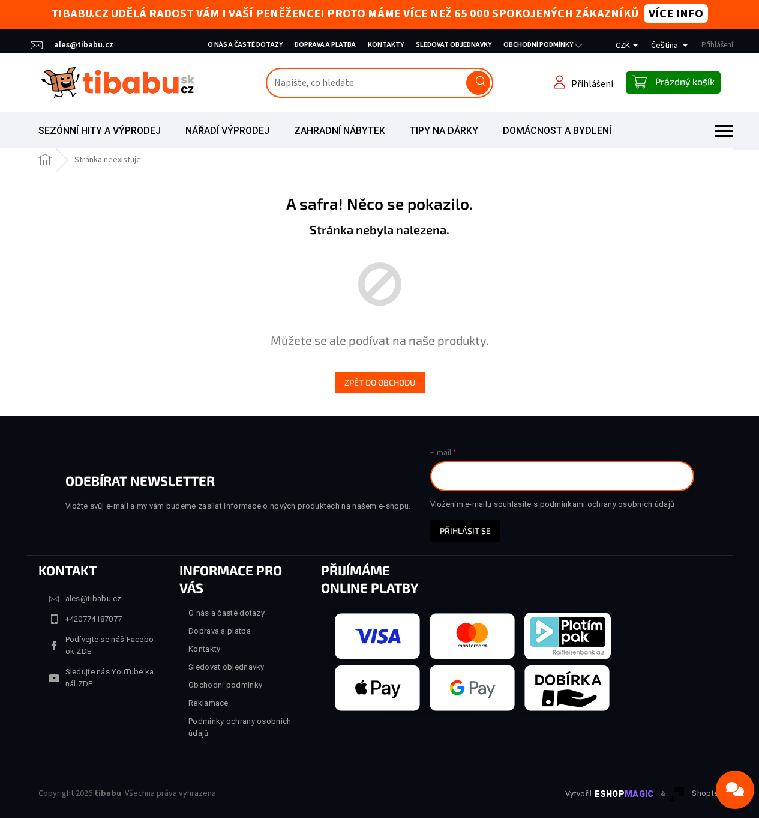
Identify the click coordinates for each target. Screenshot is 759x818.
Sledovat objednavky (453, 45)
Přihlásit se (465, 531)
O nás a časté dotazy (245, 45)
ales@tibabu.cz (93, 598)
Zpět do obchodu (379, 382)
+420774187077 (93, 618)
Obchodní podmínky (538, 45)
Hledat (478, 83)
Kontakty (386, 45)
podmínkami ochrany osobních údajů (607, 504)
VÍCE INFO (676, 13)
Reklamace (208, 702)
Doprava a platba (325, 45)
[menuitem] (99, 131)
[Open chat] (735, 790)
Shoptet (706, 793)
